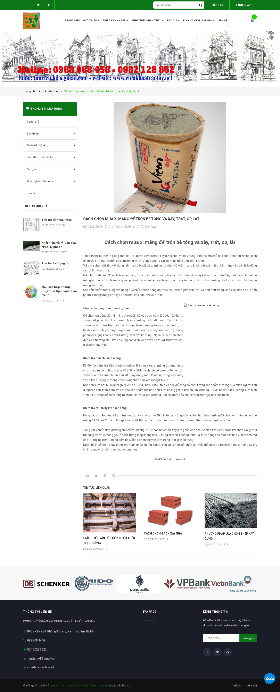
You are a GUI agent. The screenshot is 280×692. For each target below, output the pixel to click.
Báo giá (31, 169)
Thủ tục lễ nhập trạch (57, 219)
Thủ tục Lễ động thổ (56, 263)
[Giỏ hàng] (254, 20)
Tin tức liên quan (96, 487)
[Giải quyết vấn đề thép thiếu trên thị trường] (109, 512)
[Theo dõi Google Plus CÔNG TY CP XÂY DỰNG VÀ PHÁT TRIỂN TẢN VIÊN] (49, 5)
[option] (109, 521)
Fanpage (148, 620)
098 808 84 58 (36, 640)
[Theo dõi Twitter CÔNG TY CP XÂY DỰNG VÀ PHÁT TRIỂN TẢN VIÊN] (38, 5)
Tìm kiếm (236, 685)
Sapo (130, 685)
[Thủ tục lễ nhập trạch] (31, 225)
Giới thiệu (32, 133)
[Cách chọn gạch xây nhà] (170, 510)
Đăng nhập (243, 5)
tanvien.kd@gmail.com (42, 658)
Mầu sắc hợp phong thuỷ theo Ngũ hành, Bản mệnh (59, 291)
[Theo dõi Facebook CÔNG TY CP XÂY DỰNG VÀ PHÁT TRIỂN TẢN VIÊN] (28, 5)
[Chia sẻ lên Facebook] (87, 475)
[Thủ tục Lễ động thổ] (31, 268)
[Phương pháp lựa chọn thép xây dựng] (231, 510)
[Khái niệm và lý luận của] (31, 246)
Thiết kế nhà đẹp (37, 145)
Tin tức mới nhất (36, 206)
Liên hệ (31, 193)
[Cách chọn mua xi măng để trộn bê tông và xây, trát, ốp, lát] (170, 157)
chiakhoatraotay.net (40, 667)
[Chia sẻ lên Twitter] (96, 475)
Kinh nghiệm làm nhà (39, 181)
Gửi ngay (248, 638)
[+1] (114, 475)
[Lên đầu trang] (269, 667)
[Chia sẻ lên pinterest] (105, 475)
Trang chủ (32, 121)
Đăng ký (217, 5)
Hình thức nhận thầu (39, 157)
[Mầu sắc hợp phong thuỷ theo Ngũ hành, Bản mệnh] (31, 291)
